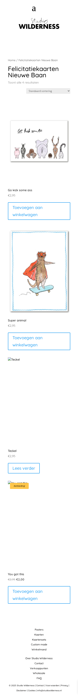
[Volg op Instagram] (40, 39)
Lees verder (23, 468)
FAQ (39, 678)
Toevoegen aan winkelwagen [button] (27, 211)
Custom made (39, 644)
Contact (39, 663)
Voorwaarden (52, 685)
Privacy (64, 685)
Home (11, 60)
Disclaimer (21, 690)
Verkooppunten (39, 668)
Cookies (32, 690)
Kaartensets (39, 639)
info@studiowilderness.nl (49, 690)
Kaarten (39, 634)
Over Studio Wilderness (39, 658)
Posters (39, 629)
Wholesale (39, 673)
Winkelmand (39, 649)
